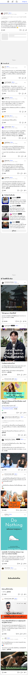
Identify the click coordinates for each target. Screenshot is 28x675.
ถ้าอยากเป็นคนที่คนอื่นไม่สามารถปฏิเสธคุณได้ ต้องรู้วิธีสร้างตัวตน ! (13, 621)
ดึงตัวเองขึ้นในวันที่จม (7, 589)
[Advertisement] (14, 7)
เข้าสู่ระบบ (24, 1)
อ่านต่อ (12, 317)
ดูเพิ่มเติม (4, 109)
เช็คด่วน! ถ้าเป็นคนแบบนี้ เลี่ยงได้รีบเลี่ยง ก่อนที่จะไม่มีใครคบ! (14, 402)
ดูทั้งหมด (14, 230)
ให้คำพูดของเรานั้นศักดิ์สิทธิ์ (9, 313)
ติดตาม (10, 13)
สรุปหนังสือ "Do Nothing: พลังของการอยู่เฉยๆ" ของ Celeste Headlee (12, 552)
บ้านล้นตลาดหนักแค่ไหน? (8, 363)
